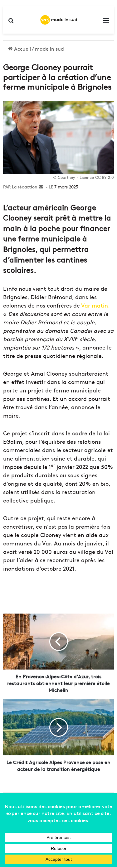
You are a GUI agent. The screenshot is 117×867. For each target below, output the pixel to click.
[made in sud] (59, 20)
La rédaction (24, 186)
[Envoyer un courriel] (41, 186)
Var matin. (95, 305)
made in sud (49, 48)
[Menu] (106, 22)
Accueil (22, 48)
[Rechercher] (11, 22)
